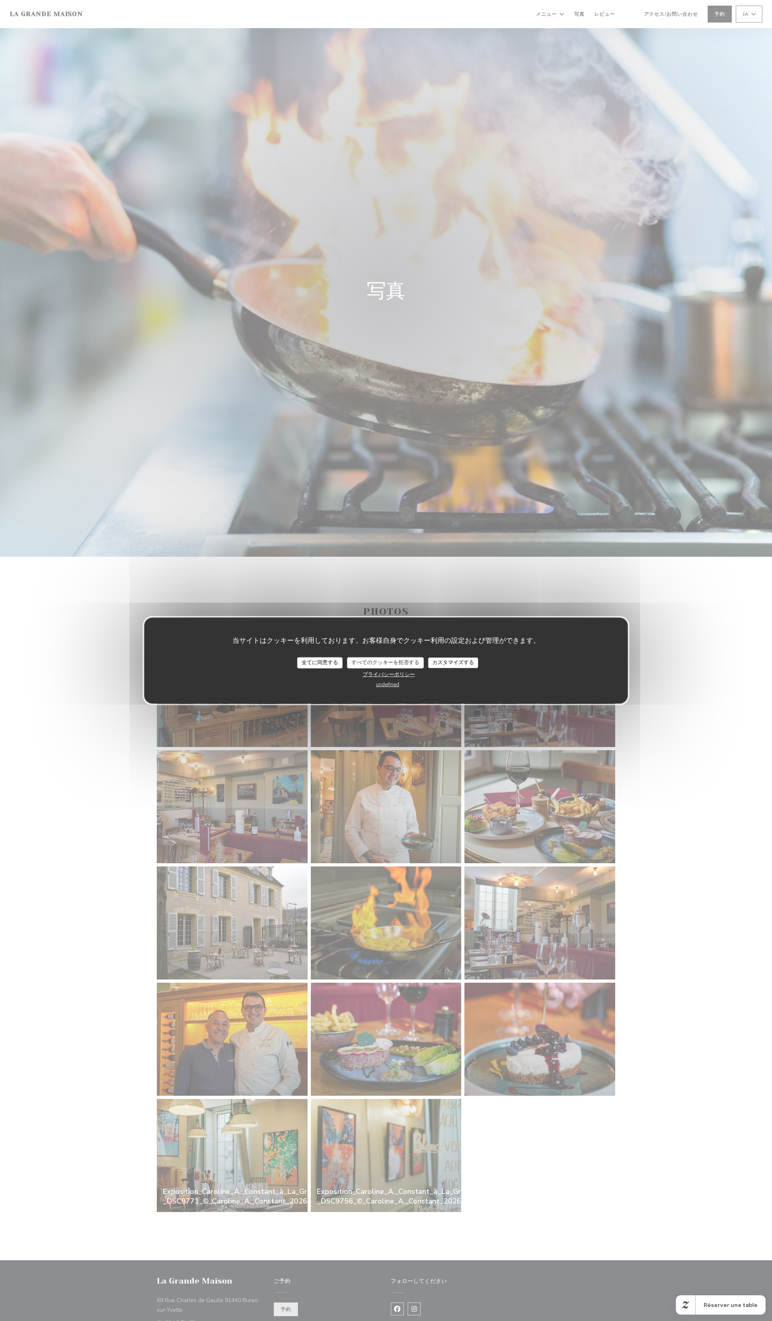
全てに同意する (320, 662)
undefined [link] (387, 684)
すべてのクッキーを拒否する (385, 662)
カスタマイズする (453, 662)
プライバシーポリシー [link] (389, 674)
